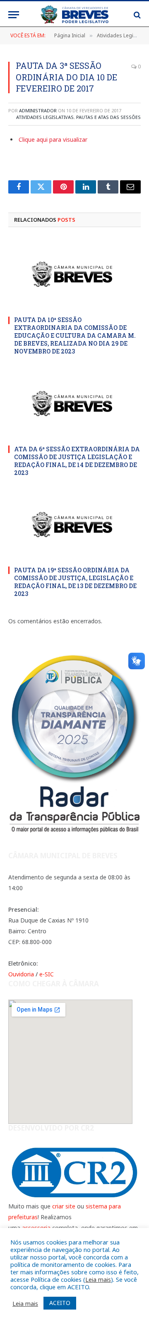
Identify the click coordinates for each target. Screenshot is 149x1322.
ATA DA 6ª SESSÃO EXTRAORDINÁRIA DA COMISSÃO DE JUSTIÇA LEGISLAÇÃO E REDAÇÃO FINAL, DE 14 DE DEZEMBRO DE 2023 (77, 461)
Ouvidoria (21, 974)
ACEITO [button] (59, 1303)
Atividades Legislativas (45, 117)
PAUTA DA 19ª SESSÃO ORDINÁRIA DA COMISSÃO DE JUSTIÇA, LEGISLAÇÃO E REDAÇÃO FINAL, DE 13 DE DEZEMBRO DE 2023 (75, 582)
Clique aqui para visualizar (53, 139)
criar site (63, 1206)
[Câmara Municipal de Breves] (74, 14)
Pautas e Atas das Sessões (108, 117)
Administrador (38, 110)
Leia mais (98, 1279)
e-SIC (46, 974)
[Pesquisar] (136, 14)
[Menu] (13, 14)
